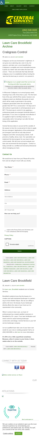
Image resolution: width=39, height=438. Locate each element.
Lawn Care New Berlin (16, 260)
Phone (7, 174)
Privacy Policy (8, 235)
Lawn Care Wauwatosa (17, 262)
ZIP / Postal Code (9, 210)
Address (7, 190)
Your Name (8, 167)
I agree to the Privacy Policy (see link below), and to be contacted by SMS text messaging (20, 230)
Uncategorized (29, 262)
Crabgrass (18, 264)
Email (7, 182)
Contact (32, 6)
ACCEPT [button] (18, 433)
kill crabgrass (8, 266)
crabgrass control (28, 264)
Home (6, 6)
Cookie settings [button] (8, 433)
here (19, 332)
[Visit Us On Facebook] (17, 370)
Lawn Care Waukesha (20, 271)
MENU (7, 2)
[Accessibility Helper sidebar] (2, 2)
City (6, 203)
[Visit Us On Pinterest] (22, 370)
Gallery (18, 6)
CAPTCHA (7, 239)
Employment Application (19, 9)
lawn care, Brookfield (11, 289)
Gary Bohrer (19, 57)
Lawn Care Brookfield (20, 257)
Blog (25, 6)
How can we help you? (12, 213)
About (12, 6)
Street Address (9, 196)
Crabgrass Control (14, 52)
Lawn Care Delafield (22, 268)
